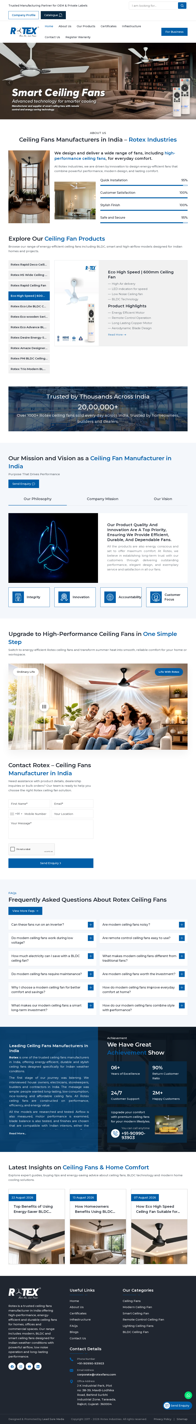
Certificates (109, 26)
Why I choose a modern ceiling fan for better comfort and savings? (45, 990)
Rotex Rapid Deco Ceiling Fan (30, 264)
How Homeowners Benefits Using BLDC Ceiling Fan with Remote (97, 1209)
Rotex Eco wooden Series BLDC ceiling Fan (30, 316)
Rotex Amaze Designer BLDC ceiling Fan (30, 348)
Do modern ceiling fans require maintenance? (46, 974)
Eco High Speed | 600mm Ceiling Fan (30, 296)
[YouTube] (29, 1366)
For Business (174, 32)
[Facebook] (12, 1366)
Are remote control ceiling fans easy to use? (136, 938)
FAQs (74, 1326)
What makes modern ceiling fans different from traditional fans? (139, 958)
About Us (65, 26)
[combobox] (16, 814)
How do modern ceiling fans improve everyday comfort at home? (138, 990)
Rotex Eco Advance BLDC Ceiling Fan (30, 327)
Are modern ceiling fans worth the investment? (139, 974)
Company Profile (23, 15)
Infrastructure (131, 26)
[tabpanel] (98, 548)
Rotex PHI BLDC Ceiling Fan (30, 358)
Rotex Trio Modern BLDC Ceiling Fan (30, 369)
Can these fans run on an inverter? (37, 924)
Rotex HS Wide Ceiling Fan (30, 275)
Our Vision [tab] (163, 499)
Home (49, 26)
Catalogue (51, 15)
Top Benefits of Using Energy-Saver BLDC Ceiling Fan (33, 1209)
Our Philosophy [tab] (37, 499)
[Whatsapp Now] (188, 1395)
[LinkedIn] (38, 1366)
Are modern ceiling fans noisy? (126, 924)
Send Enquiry (21, 484)
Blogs (74, 1332)
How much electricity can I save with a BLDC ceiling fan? (45, 958)
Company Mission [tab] (102, 499)
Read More (115, 334)
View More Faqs (23, 911)
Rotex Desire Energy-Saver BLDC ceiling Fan (30, 337)
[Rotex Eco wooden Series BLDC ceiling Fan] (77, 303)
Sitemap (182, 1419)
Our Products (86, 26)
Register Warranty (78, 37)
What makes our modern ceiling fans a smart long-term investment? (46, 1008)
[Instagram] (20, 1366)
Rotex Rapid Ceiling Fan (28, 285)
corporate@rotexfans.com (96, 1374)
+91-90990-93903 (133, 1135)
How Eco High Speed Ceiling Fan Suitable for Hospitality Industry (156, 1209)
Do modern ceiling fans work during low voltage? (42, 940)
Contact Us (52, 37)
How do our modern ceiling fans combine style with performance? (138, 1008)
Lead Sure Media (53, 1419)
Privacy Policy (162, 1419)
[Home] (24, 32)
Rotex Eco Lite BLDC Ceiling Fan (30, 306)
